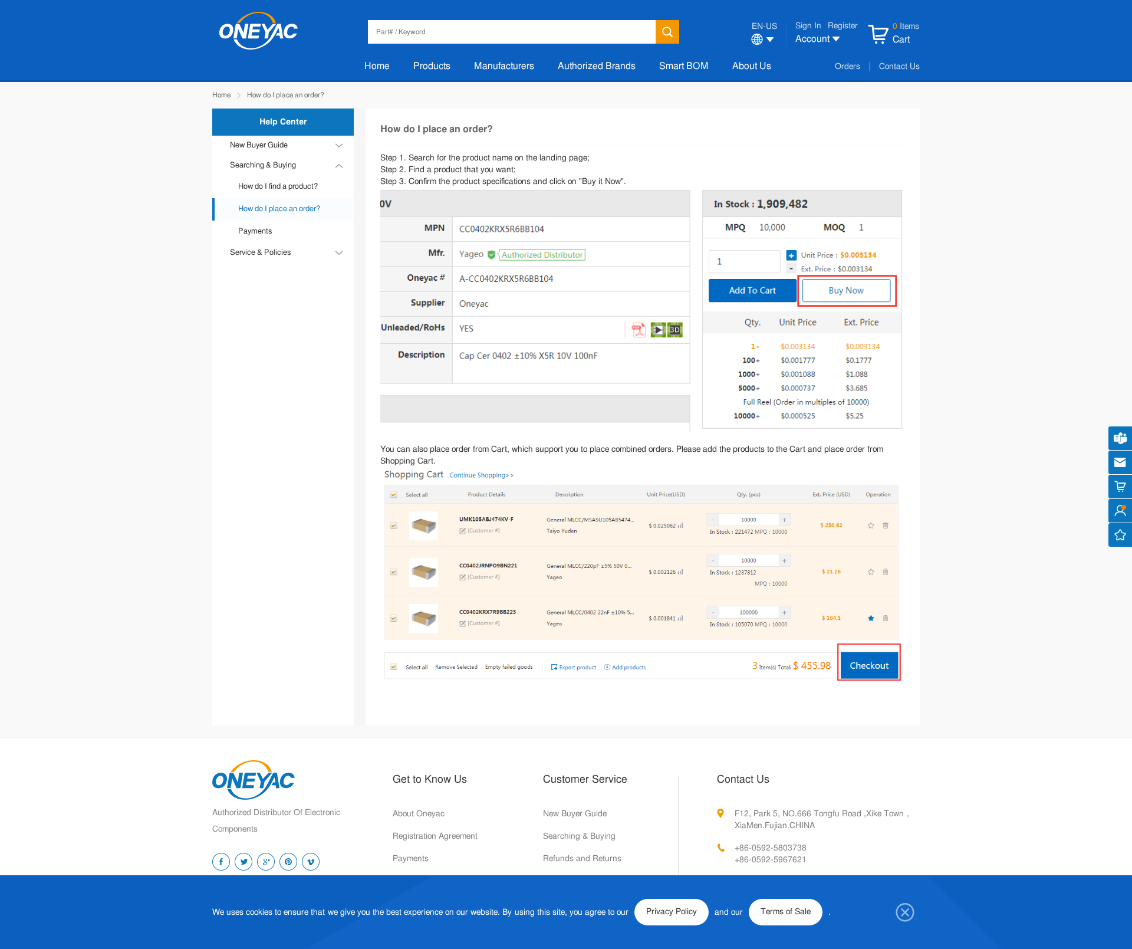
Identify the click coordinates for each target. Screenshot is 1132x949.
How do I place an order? (285, 94)
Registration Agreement (435, 836)
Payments (255, 231)
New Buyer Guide (575, 814)
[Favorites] (1120, 535)
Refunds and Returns (582, 859)
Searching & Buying (579, 836)
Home (377, 66)
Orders (847, 67)
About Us (751, 66)
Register (843, 26)
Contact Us (899, 67)
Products (431, 66)
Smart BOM (684, 66)
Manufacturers (504, 66)
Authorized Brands (597, 66)
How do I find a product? (278, 187)
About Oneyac (419, 814)
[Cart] (1120, 486)
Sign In (808, 26)
